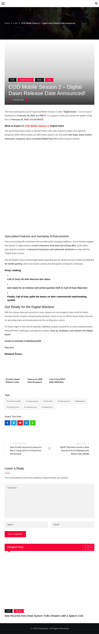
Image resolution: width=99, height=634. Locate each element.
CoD (15, 23)
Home (7, 23)
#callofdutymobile (32, 341)
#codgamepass (32, 401)
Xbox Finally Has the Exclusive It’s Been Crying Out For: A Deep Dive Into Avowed (26, 450)
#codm (8, 341)
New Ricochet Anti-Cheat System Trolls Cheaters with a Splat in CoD (44, 615)
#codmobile (17, 341)
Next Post (81, 444)
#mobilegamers (13, 407)
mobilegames (47, 407)
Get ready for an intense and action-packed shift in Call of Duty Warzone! (47, 288)
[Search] (96, 3)
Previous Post (20, 443)
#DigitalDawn (80, 401)
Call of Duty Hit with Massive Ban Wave (28, 279)
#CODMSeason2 (63, 401)
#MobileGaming (30, 407)
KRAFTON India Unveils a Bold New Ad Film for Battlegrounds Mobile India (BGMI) (74, 450)
